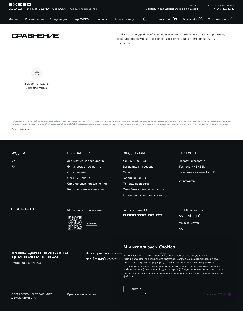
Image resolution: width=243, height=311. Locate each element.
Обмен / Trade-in (78, 178)
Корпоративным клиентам (85, 189)
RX (13, 166)
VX (13, 161)
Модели (14, 19)
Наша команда (124, 19)
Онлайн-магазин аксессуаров (144, 189)
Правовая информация (81, 294)
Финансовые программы (84, 166)
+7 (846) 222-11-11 (223, 9)
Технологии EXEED (192, 166)
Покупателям (34, 19)
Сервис (128, 172)
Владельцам (58, 19)
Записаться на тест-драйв (85, 161)
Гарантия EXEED (134, 178)
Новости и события (192, 161)
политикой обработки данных (186, 255)
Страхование (76, 172)
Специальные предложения (87, 183)
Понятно (135, 289)
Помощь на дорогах (136, 183)
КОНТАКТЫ (187, 182)
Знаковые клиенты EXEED (197, 172)
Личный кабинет (134, 161)
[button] (224, 246)
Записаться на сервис (138, 166)
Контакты (101, 19)
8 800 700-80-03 (142, 215)
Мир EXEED (81, 19)
